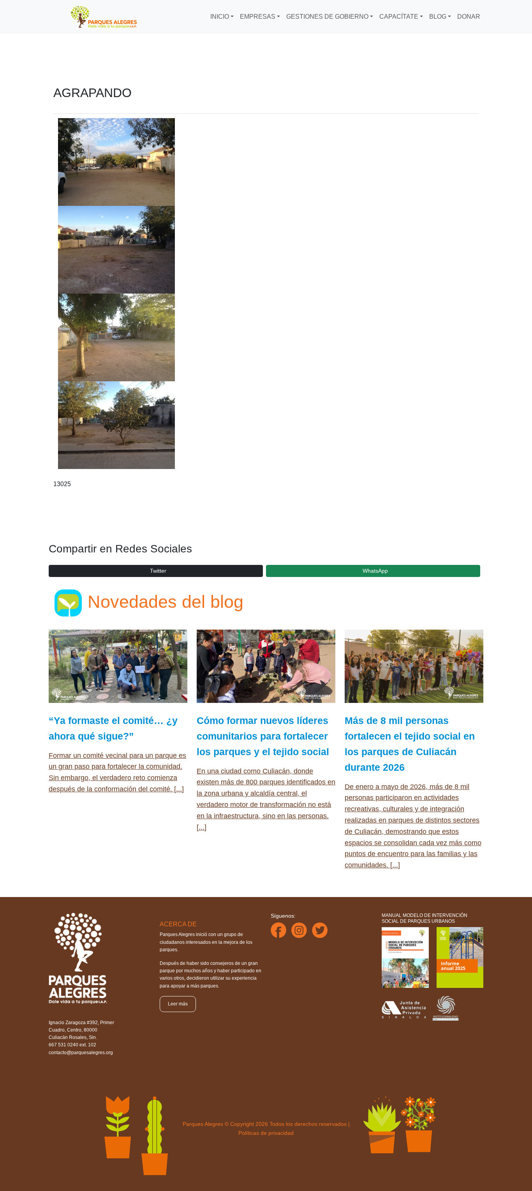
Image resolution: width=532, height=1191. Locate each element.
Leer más (178, 1004)
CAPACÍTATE (398, 16)
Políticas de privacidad (266, 1133)
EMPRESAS (257, 16)
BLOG (437, 16)
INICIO (219, 16)
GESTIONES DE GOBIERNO (327, 16)
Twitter (158, 571)
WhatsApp (375, 571)
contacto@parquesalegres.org (81, 1052)
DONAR (468, 16)
